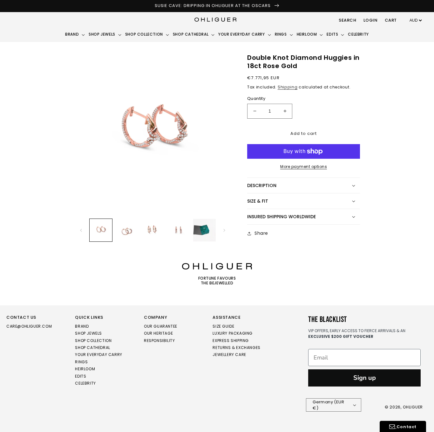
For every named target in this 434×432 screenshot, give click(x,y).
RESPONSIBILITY (159, 340)
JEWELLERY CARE (229, 354)
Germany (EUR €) (328, 405)
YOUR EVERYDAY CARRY (98, 354)
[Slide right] (224, 230)
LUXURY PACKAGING (233, 333)
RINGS (81, 362)
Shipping (288, 87)
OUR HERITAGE (158, 333)
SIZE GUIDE (223, 326)
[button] (347, 21)
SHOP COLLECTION (93, 340)
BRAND (82, 326)
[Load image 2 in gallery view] (126, 230)
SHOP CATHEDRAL (92, 347)
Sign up (364, 377)
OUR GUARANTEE (160, 326)
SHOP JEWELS (88, 333)
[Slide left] (81, 230)
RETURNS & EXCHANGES (236, 347)
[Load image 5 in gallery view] (204, 230)
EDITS (80, 376)
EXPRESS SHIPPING (231, 340)
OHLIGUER (413, 407)
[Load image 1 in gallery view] (101, 230)
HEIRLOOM (85, 369)
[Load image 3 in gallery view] (152, 230)
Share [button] (261, 233)
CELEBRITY (85, 383)
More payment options (303, 166)
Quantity (256, 98)
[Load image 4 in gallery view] (178, 230)
